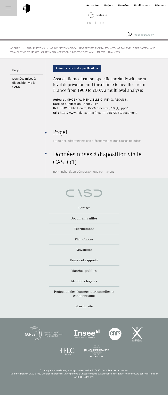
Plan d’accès (84, 239)
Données (123, 5)
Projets (108, 5)
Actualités (92, 5)
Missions (160, 5)
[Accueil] (26, 8)
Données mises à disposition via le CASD (24, 83)
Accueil (15, 48)
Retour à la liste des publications (77, 68)
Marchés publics (84, 271)
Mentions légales (84, 281)
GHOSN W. (74, 99)
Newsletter (84, 250)
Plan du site (84, 306)
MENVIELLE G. (93, 99)
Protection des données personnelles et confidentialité (84, 293)
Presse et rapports (84, 260)
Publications (142, 5)
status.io (101, 15)
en (89, 23)
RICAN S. (121, 99)
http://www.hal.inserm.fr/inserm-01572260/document (98, 113)
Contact (84, 208)
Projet (16, 70)
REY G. (109, 99)
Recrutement (84, 229)
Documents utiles (84, 218)
